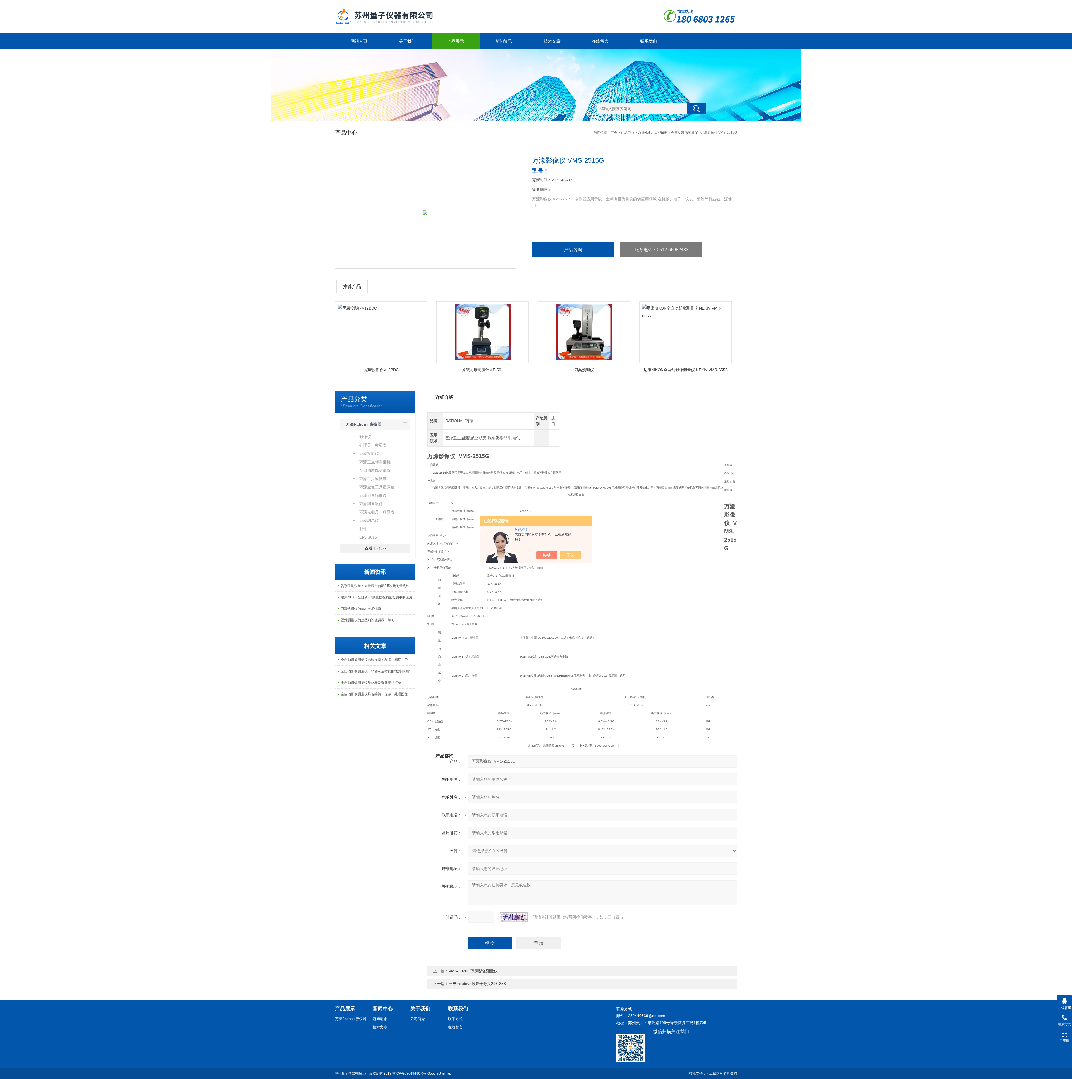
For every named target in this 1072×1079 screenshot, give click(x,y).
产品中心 (627, 133)
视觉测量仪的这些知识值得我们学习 (367, 620)
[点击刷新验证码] (514, 917)
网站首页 (359, 41)
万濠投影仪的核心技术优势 (361, 609)
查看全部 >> (375, 548)
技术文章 (552, 41)
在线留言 (600, 41)
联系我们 (648, 41)
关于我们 (407, 41)
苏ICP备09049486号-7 (409, 1073)
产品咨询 (573, 249)
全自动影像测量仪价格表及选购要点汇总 (371, 683)
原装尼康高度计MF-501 (482, 370)
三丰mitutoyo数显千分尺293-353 (477, 983)
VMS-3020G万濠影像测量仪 (473, 971)
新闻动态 (380, 1019)
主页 (614, 133)
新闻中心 (383, 1008)
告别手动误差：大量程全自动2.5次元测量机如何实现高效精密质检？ (378, 586)
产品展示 (455, 41)
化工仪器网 (714, 1073)
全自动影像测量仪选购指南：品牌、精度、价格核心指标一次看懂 (378, 660)
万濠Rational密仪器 (652, 133)
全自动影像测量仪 (684, 133)
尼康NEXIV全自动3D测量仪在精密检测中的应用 (376, 597)
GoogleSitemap (439, 1073)
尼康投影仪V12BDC (381, 370)
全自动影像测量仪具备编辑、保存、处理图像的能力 (378, 694)
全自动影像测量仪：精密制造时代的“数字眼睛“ (375, 671)
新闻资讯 (504, 41)
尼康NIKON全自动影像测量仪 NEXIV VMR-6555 (685, 370)
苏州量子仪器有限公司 (351, 1073)
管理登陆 (730, 1073)
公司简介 (417, 1019)
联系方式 (455, 1019)
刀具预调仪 (584, 370)
